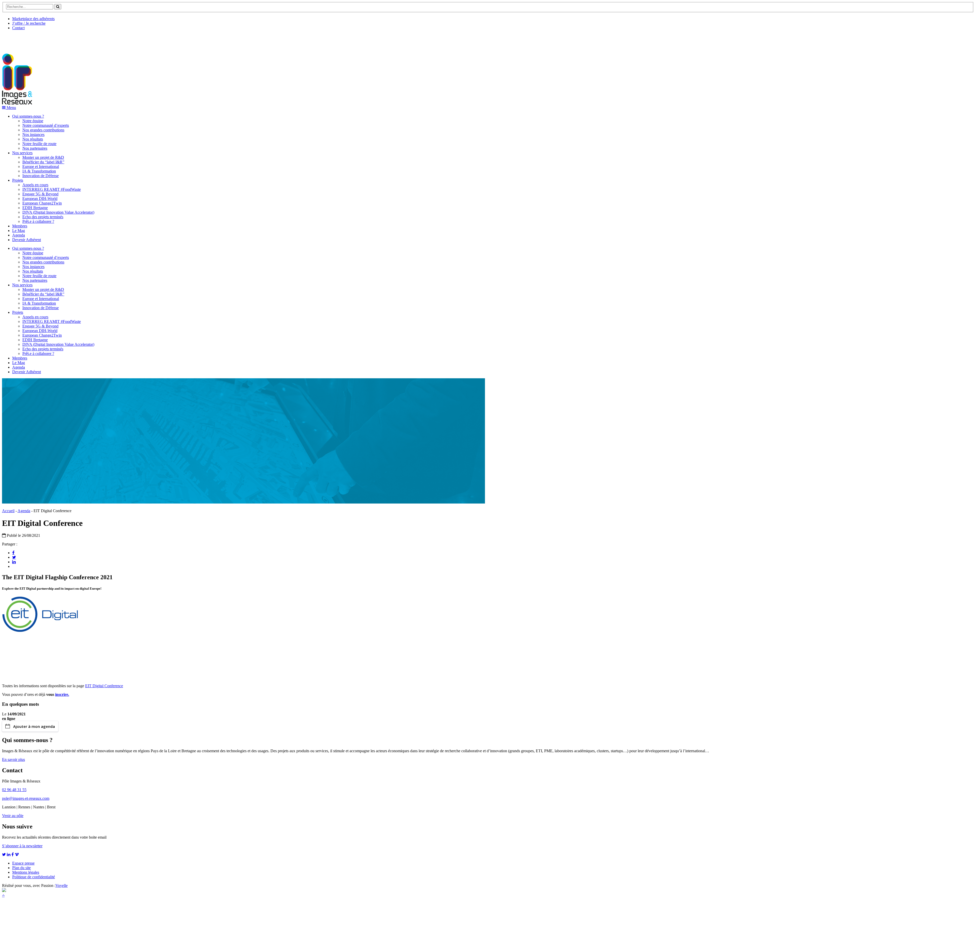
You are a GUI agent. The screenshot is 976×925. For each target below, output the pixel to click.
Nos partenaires (34, 148)
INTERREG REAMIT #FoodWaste (51, 189)
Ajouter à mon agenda (34, 726)
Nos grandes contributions (43, 130)
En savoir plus (13, 759)
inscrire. (62, 694)
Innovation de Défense (40, 176)
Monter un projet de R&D (43, 157)
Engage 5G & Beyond (40, 194)
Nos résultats (32, 139)
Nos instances (33, 134)
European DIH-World (39, 198)
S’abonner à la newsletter (22, 846)
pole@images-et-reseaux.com (25, 798)
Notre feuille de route (39, 144)
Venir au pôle (12, 815)
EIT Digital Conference (104, 686)
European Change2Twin (42, 203)
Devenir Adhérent (26, 240)
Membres (19, 226)
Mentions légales (25, 872)
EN (21, 39)
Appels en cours (35, 185)
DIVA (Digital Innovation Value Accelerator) (58, 212)
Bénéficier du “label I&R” (43, 162)
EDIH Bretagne (35, 208)
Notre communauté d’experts (45, 125)
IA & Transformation (39, 171)
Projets (17, 180)
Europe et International (40, 166)
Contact (18, 28)
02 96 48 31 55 (14, 790)
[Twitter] (14, 557)
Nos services (22, 153)
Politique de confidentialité (33, 877)
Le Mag (18, 230)
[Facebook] (13, 553)
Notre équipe (32, 121)
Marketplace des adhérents (33, 19)
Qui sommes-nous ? (28, 116)
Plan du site (21, 868)
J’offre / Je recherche (28, 23)
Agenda (18, 235)
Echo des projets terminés (42, 217)
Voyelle (61, 885)
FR (39, 39)
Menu (11, 107)
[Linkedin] (14, 562)
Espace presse (23, 863)
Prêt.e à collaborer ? (38, 221)
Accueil (8, 511)
